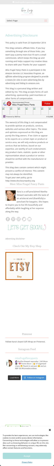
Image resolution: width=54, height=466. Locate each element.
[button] (49, 430)
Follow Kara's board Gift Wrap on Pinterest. (25, 341)
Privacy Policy (27, 462)
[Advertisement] (27, 403)
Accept (27, 456)
